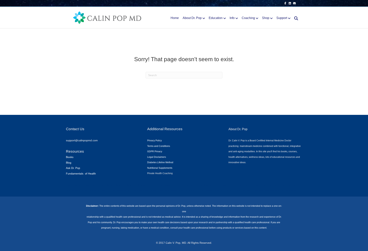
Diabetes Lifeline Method (160, 162)
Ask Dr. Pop (73, 168)
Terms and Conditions (158, 146)
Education (216, 18)
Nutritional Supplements (159, 168)
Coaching (248, 18)
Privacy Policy (154, 140)
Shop (265, 18)
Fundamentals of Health (81, 173)
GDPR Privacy (154, 151)
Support (281, 18)
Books (69, 157)
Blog (68, 162)
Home (175, 18)
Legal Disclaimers (156, 157)
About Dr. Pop (192, 18)
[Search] (294, 18)
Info (232, 18)
